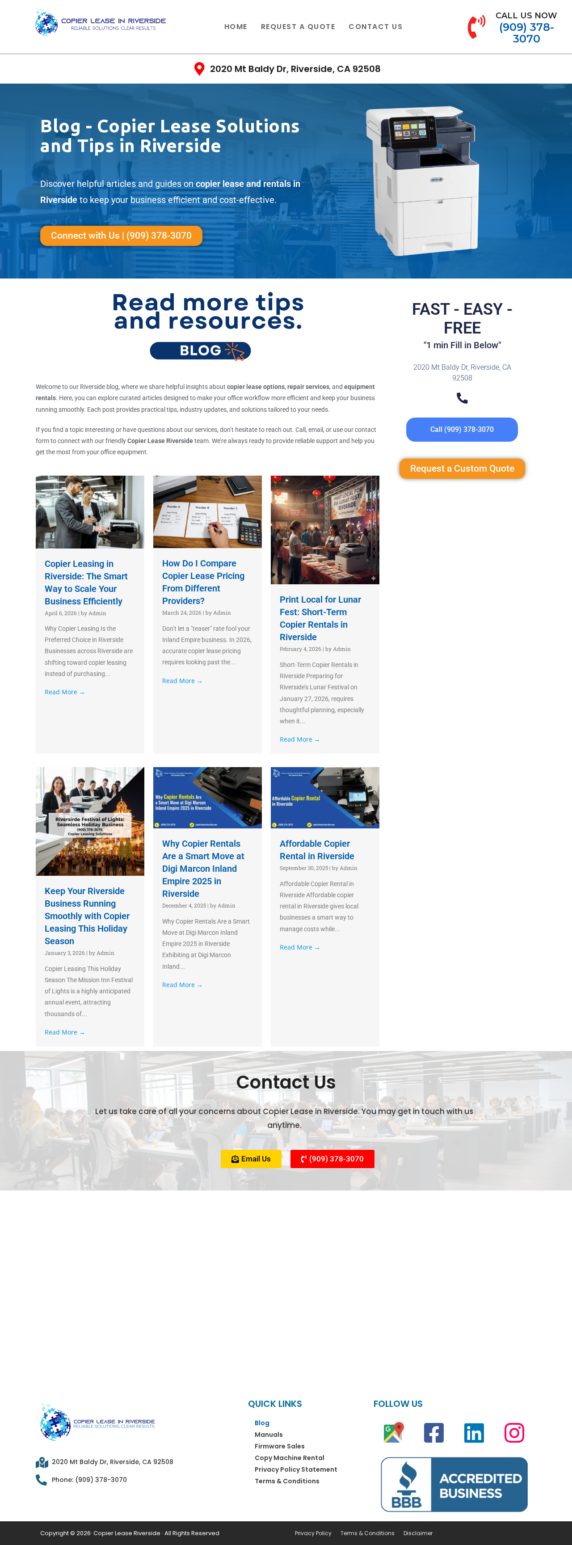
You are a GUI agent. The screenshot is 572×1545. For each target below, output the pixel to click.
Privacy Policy (313, 1533)
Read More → (65, 692)
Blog (262, 1422)
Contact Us (376, 26)
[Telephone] (462, 398)
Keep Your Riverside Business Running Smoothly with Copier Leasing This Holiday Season (87, 916)
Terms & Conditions (287, 1481)
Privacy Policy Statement (296, 1469)
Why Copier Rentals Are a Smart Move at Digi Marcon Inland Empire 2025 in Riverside (203, 868)
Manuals (269, 1434)
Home (236, 26)
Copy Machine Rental (289, 1457)
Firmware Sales (280, 1446)
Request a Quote (298, 26)
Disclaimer (418, 1533)
